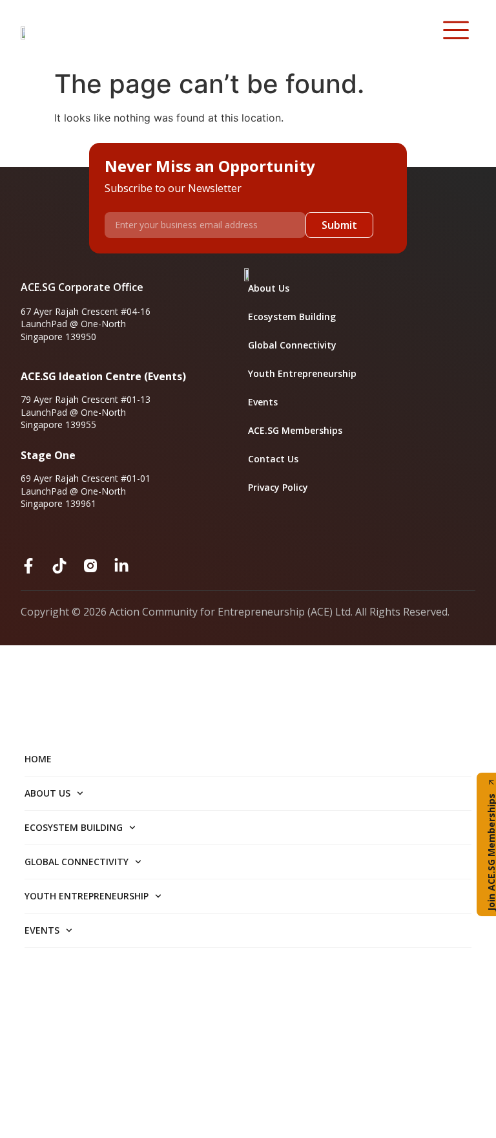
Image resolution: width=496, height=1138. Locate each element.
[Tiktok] (59, 566)
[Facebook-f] (28, 566)
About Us (268, 288)
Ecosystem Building (292, 316)
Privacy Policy (278, 487)
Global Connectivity (292, 345)
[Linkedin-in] (121, 566)
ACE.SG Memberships (295, 430)
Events (263, 402)
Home (38, 759)
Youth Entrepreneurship (302, 373)
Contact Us (273, 459)
